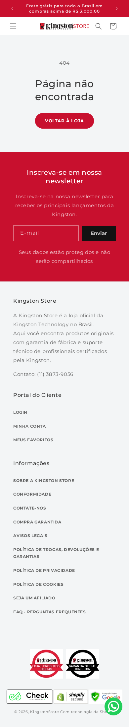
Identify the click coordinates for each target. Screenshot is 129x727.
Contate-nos (29, 508)
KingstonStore (44, 711)
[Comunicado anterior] (12, 8)
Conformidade (32, 494)
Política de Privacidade (44, 570)
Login (20, 412)
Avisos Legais (30, 535)
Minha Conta (29, 426)
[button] (13, 26)
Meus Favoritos (33, 439)
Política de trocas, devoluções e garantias (56, 553)
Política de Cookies (38, 584)
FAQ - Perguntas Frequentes (49, 611)
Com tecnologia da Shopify (87, 711)
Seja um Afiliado (34, 597)
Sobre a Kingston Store (43, 480)
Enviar (99, 233)
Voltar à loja (64, 120)
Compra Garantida (37, 521)
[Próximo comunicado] (116, 8)
